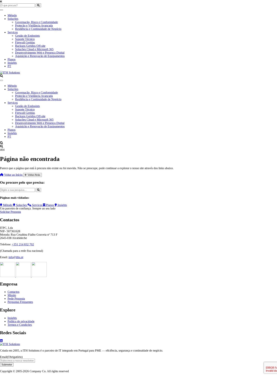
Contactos (13, 291)
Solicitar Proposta (10, 211)
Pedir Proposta (16, 298)
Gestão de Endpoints (27, 35)
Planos (11, 59)
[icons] (8, 276)
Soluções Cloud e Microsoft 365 (34, 49)
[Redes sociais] (1, 340)
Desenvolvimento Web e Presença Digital (39, 52)
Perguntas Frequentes (20, 302)
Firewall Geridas (25, 42)
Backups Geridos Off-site (30, 45)
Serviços (13, 32)
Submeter (7, 364)
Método (12, 15)
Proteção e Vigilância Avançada (34, 25)
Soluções (13, 18)
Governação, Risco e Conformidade (36, 22)
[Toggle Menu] (1, 10)
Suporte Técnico (25, 39)
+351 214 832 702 (23, 244)
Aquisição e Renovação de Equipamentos (40, 56)
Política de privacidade (21, 321)
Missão (12, 295)
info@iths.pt (15, 257)
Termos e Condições (20, 324)
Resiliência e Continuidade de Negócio (38, 28)
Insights (12, 62)
